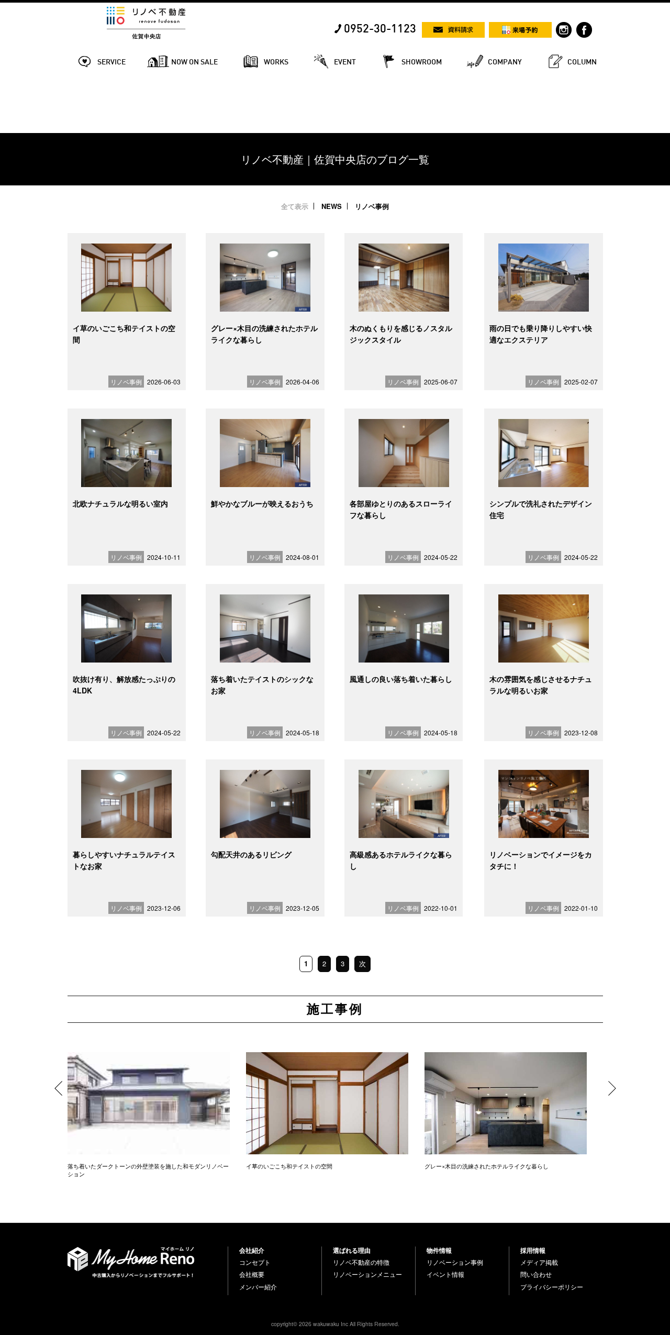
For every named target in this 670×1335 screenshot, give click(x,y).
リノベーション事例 (455, 1262)
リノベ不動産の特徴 (361, 1262)
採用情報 (532, 1250)
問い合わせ (536, 1274)
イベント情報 (445, 1274)
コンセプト (255, 1262)
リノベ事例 (372, 206)
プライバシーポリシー (551, 1287)
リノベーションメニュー (367, 1274)
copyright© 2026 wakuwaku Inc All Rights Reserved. (335, 1324)
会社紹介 (251, 1250)
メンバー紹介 (258, 1287)
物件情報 (439, 1250)
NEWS (331, 206)
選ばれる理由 (352, 1250)
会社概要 (251, 1274)
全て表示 (294, 206)
